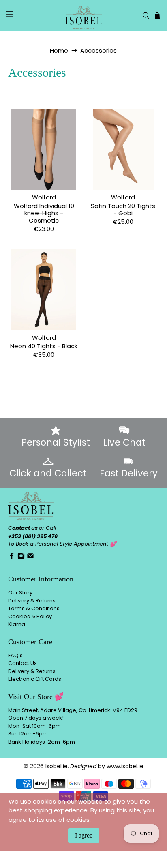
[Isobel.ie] (83, 15)
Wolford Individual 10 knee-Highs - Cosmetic (44, 212)
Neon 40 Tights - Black (43, 346)
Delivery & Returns (32, 600)
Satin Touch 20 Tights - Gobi (123, 209)
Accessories (98, 50)
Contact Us (22, 663)
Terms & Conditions (34, 608)
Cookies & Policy (30, 616)
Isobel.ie (56, 766)
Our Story (20, 592)
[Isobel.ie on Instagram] (21, 558)
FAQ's (15, 655)
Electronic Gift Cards (34, 679)
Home (59, 50)
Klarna (16, 624)
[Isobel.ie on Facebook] (11, 558)
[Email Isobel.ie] (30, 558)
